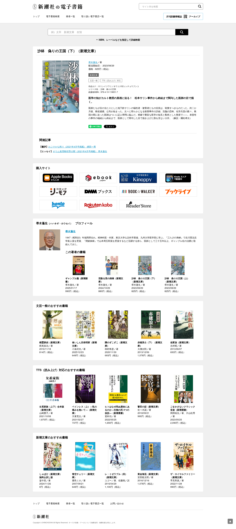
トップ (36, 16)
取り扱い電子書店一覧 (92, 16)
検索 (199, 6)
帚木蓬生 (92, 62)
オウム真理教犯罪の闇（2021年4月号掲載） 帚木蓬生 (80, 151)
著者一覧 (70, 16)
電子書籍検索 (53, 16)
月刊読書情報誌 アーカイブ (183, 16)
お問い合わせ (117, 503)
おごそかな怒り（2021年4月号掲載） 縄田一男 (72, 146)
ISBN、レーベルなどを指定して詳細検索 (119, 39)
